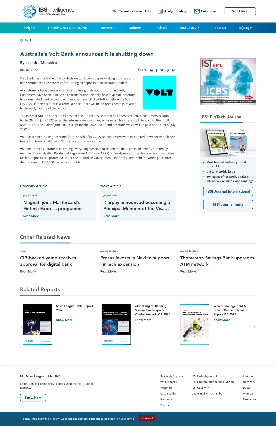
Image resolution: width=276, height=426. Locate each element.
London (248, 376)
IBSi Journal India (228, 204)
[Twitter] (162, 70)
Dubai (246, 387)
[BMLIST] (228, 81)
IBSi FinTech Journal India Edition (213, 382)
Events (164, 405)
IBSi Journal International (228, 191)
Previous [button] (21, 327)
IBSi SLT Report (240, 11)
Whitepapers (168, 382)
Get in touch (209, 11)
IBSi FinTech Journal (204, 376)
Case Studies (168, 393)
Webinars (166, 387)
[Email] (168, 70)
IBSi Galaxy (190, 27)
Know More (64, 320)
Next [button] (254, 327)
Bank (30, 78)
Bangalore (249, 399)
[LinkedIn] (151, 70)
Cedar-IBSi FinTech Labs (135, 11)
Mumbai (248, 393)
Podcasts (166, 399)
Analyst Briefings (176, 11)
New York (249, 382)
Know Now (33, 397)
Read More (31, 216)
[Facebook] (156, 70)
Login (248, 28)
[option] (59, 327)
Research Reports (171, 376)
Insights (29, 28)
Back (28, 40)
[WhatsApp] (174, 70)
